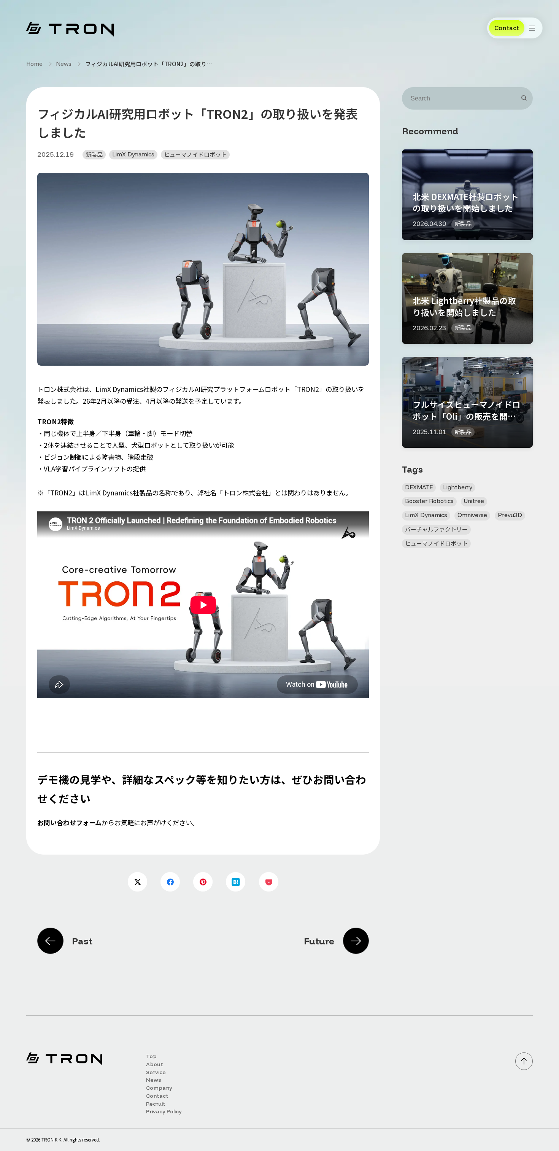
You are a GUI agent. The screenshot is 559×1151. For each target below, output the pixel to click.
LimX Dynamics (133, 154)
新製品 (94, 154)
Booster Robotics (429, 501)
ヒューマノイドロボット (195, 154)
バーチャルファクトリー (436, 529)
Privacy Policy (164, 1111)
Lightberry (457, 487)
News (63, 64)
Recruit (155, 1103)
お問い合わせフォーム (69, 822)
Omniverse (472, 515)
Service (156, 1072)
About (154, 1064)
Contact (157, 1095)
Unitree (474, 501)
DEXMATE (419, 487)
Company (159, 1087)
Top (151, 1056)
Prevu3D (510, 515)
